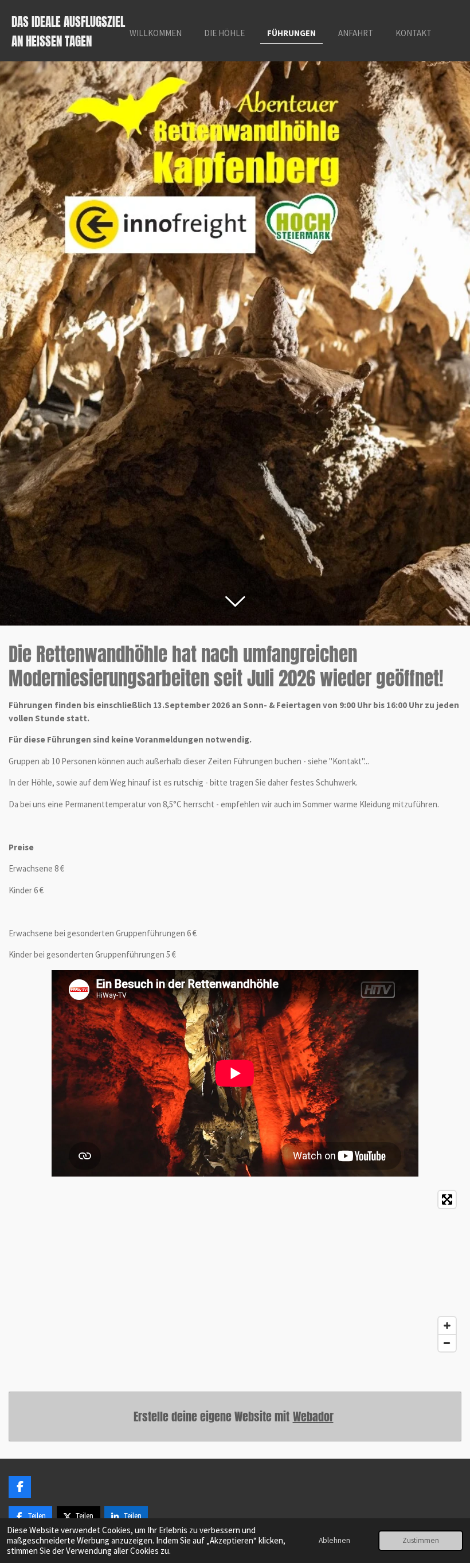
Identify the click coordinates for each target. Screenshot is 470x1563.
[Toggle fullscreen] (447, 1199)
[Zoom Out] (447, 1342)
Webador (313, 1416)
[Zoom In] (447, 1325)
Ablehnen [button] (334, 1540)
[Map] (235, 1271)
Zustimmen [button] (420, 1540)
